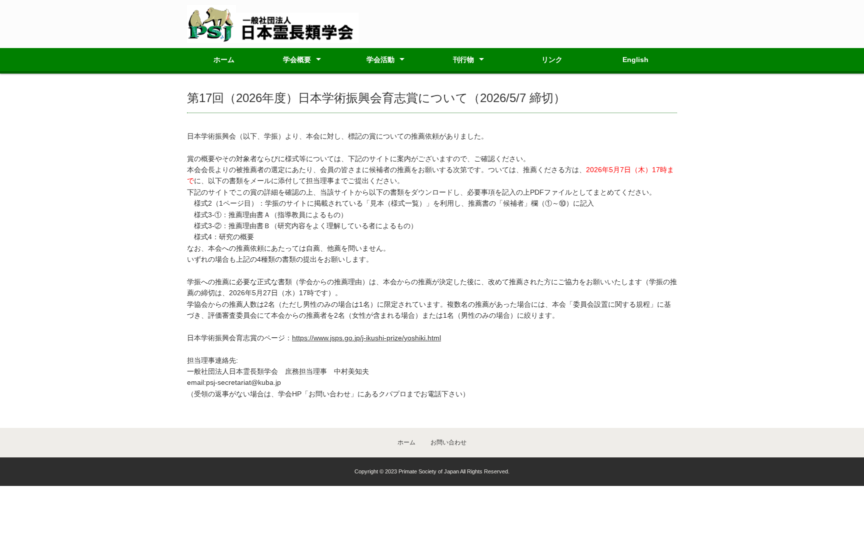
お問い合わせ (448, 442)
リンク (552, 60)
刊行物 (463, 60)
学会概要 (297, 60)
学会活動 (380, 60)
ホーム (224, 60)
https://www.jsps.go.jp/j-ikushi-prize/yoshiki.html (366, 338)
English (635, 60)
